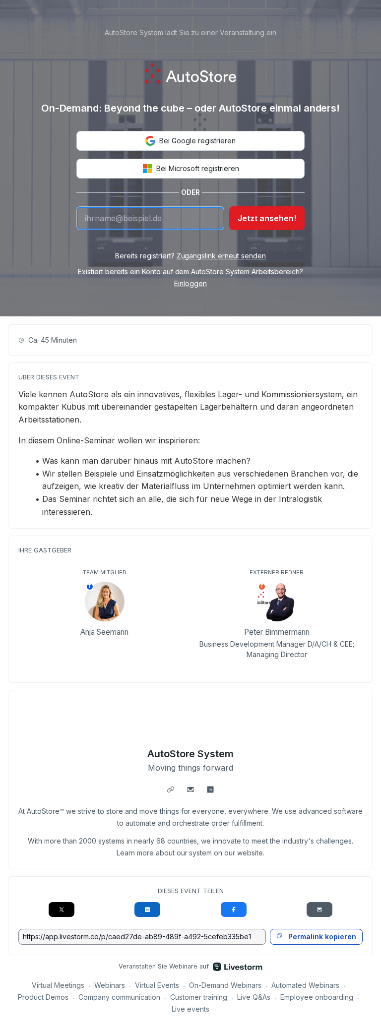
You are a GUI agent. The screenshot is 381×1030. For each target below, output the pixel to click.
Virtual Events (157, 985)
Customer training (198, 997)
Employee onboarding (316, 997)
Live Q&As (253, 997)
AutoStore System (190, 754)
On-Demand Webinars (225, 985)
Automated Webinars (305, 985)
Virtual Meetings (58, 985)
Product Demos (43, 997)
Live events (190, 1009)
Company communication (119, 997)
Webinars (109, 985)
